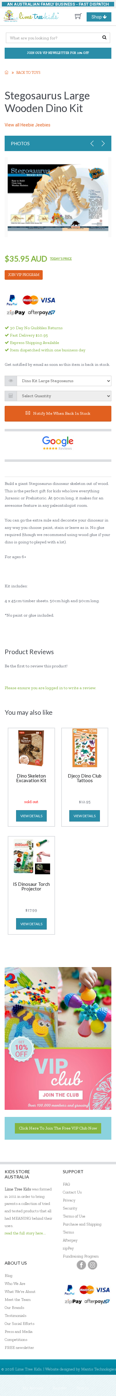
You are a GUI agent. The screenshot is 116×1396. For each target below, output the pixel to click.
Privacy (69, 1200)
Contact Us (72, 1192)
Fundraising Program (81, 1256)
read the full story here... (25, 1233)
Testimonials (15, 1315)
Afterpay (70, 1240)
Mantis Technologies (98, 1369)
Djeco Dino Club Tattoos (84, 778)
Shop (101, 18)
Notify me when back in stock (61, 413)
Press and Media (18, 1331)
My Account (33, 1388)
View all (27, 124)
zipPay (68, 1248)
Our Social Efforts (19, 1323)
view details (31, 816)
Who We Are (15, 1283)
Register (60, 1388)
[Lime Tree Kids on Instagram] (92, 1265)
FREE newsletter (19, 1347)
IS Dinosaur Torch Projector (31, 886)
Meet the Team (18, 1299)
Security (70, 1208)
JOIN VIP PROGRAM (23, 275)
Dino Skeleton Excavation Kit (31, 778)
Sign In (82, 1388)
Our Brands (14, 1307)
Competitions (16, 1339)
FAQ (66, 1184)
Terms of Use (74, 1216)
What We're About (20, 1291)
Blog (8, 1275)
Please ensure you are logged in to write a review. (50, 687)
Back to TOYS (28, 72)
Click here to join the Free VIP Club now (58, 1128)
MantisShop (80, 1376)
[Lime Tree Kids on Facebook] (81, 1265)
